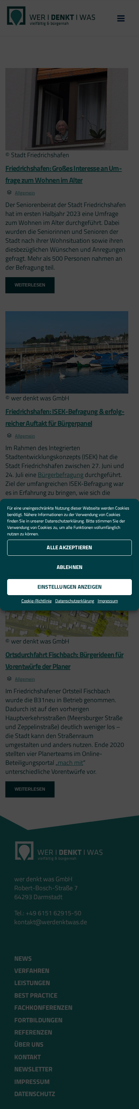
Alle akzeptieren (69, 547)
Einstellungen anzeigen (69, 587)
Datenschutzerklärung (64, 520)
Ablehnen (70, 567)
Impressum (108, 600)
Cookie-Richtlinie (36, 600)
